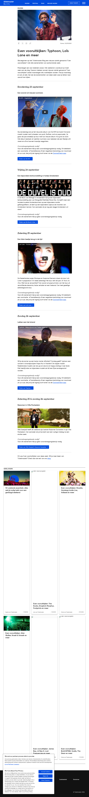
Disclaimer (76, 779)
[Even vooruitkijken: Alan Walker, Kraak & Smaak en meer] (17, 623)
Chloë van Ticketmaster (66, 612)
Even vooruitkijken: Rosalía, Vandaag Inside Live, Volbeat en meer (72, 490)
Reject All (45, 776)
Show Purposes (45, 780)
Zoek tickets (74, 3)
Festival (35, 3)
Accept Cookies (45, 771)
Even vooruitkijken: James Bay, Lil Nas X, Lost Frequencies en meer (43, 751)
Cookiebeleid (63, 779)
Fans (42, 3)
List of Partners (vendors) (12, 764)
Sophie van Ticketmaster (11, 612)
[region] (28, 774)
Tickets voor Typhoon (25, 388)
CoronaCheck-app (59, 153)
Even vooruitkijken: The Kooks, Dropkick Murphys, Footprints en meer (43, 605)
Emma (62, 43)
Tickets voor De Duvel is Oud (27, 222)
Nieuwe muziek (52, 3)
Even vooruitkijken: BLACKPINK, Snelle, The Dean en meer (70, 751)
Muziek (27, 3)
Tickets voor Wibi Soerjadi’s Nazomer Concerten (32, 447)
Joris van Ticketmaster (38, 612)
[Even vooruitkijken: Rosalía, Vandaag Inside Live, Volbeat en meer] (72, 478)
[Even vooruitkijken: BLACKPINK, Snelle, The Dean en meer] (72, 681)
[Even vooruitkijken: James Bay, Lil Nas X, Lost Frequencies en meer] (44, 681)
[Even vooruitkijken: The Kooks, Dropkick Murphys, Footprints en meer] (44, 536)
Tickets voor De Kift (24, 159)
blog (49, 458)
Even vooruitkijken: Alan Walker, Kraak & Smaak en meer (16, 635)
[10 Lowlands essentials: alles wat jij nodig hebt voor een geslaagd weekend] (17, 478)
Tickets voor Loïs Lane (25, 305)
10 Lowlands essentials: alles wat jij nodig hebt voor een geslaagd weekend (16, 490)
